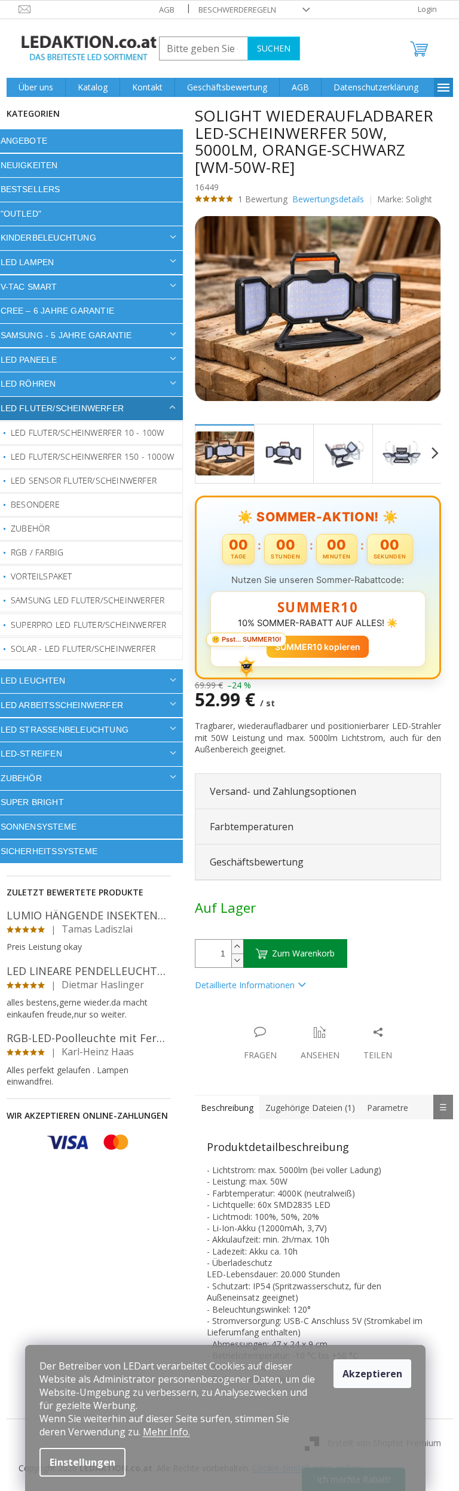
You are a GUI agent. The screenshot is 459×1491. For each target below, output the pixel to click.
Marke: (400, 199)
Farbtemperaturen (247, 826)
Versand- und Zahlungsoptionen (278, 791)
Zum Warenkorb (298, 953)
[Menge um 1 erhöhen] (232, 946)
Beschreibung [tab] (222, 1107)
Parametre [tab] (382, 1107)
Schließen (273, 1019)
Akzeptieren (372, 1373)
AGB (162, 9)
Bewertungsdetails (323, 199)
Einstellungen (82, 1462)
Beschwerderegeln (232, 9)
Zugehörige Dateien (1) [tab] (305, 1107)
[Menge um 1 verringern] (232, 960)
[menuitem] (31, 87)
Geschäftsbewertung (252, 862)
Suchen (269, 48)
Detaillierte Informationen (240, 985)
